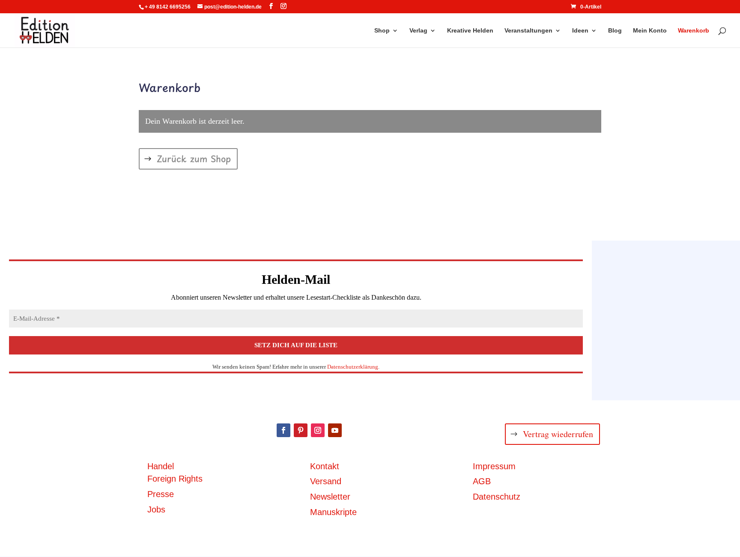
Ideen (580, 30)
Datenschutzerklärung (352, 366)
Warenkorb (693, 30)
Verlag (418, 30)
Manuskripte (333, 512)
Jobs (156, 509)
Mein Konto (650, 30)
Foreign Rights (175, 478)
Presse (160, 494)
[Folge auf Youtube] (335, 430)
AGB (482, 481)
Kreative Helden (470, 30)
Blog (615, 30)
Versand (325, 481)
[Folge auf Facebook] (283, 430)
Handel (160, 466)
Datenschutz (496, 496)
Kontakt (324, 466)
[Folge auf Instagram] (318, 430)
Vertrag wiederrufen (558, 434)
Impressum (494, 466)
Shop (382, 30)
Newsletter (330, 496)
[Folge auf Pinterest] (300, 430)
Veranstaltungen (528, 30)
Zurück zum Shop (194, 159)
